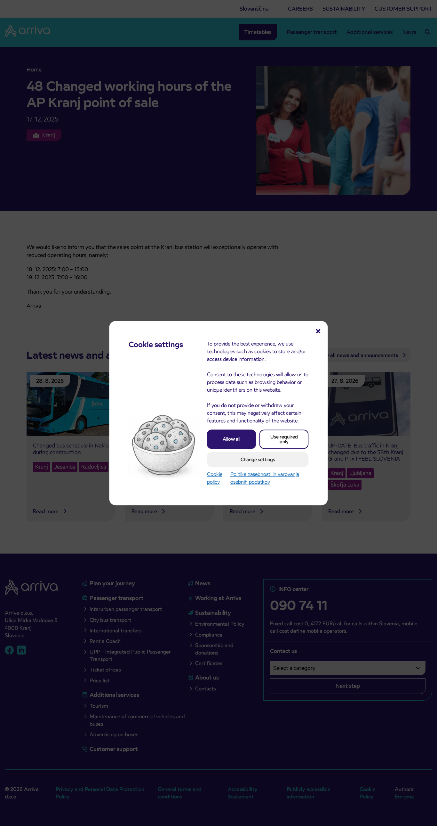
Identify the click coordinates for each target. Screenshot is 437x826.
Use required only (284, 439)
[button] (318, 330)
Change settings (258, 459)
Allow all (231, 439)
